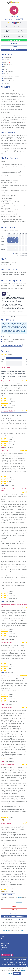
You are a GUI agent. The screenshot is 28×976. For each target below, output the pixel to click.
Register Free (19, 902)
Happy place (5, 451)
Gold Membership (5, 952)
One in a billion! (6, 823)
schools (2, 275)
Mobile (15, 43)
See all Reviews (9, 894)
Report (15, 909)
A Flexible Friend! (7, 707)
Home (15, 46)
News (2, 949)
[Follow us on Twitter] (5, 955)
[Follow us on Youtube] (8, 955)
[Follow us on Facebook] (2, 955)
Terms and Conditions (6, 959)
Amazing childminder (8, 381)
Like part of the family (8, 411)
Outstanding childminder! (9, 676)
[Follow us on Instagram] (11, 955)
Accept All (16, 973)
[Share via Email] (22, 919)
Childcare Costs (5, 943)
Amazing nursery (7, 642)
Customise (9, 973)
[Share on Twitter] (17, 919)
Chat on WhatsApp (14, 40)
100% (26, 357)
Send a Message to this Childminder (14, 916)
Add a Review (14, 913)
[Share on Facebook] (20, 919)
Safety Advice (6, 930)
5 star (2, 357)
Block (14, 906)
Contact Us (4, 947)
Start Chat (15, 50)
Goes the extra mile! (7, 764)
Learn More (24, 970)
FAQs (2, 936)
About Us (3, 945)
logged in (20, 897)
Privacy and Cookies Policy (19, 959)
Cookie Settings (14, 960)
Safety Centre (4, 938)
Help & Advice (4, 941)
